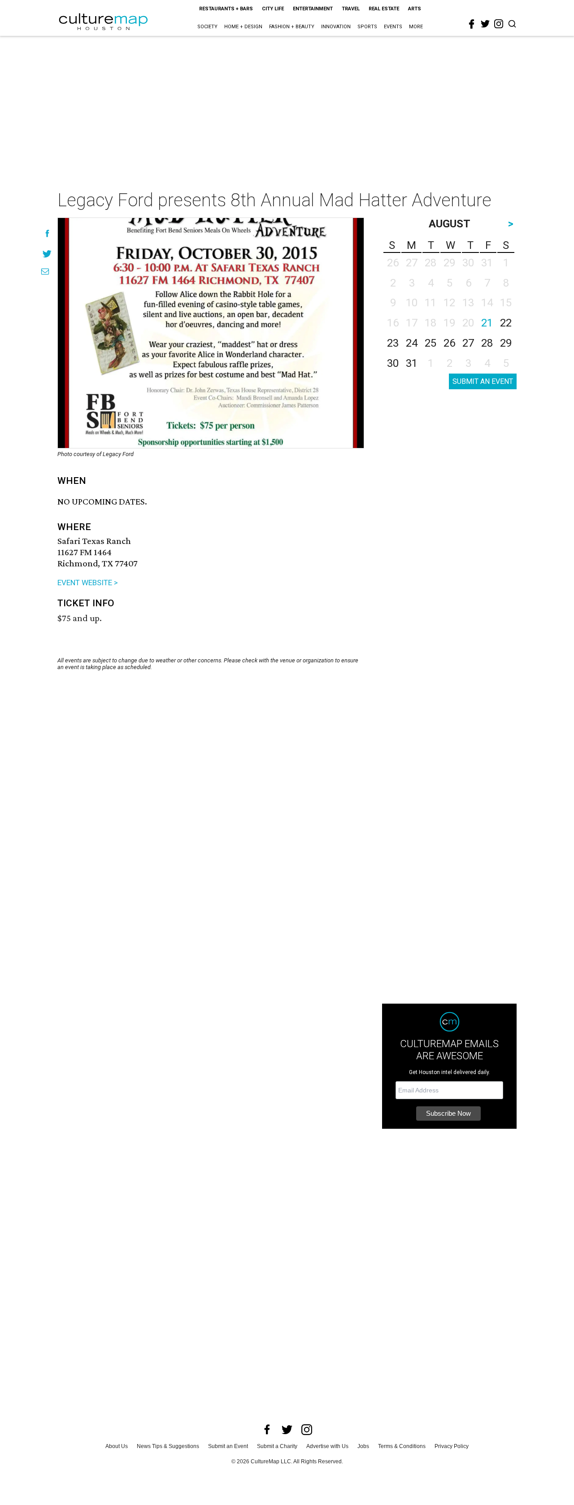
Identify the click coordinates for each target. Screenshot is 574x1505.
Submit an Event (228, 1446)
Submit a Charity (277, 1446)
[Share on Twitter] (47, 253)
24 (411, 343)
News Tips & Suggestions (168, 1446)
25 (430, 343)
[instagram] (498, 23)
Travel (351, 9)
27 (468, 343)
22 (506, 323)
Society (207, 27)
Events (393, 27)
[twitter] (485, 23)
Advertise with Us (327, 1446)
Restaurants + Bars (226, 9)
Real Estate (384, 9)
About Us (116, 1446)
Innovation (336, 27)
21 (487, 323)
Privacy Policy (452, 1446)
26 (449, 343)
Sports (367, 27)
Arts (414, 9)
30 (393, 363)
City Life (273, 9)
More (416, 27)
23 (393, 343)
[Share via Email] (45, 271)
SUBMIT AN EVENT (482, 381)
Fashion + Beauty (291, 27)
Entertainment (313, 9)
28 (487, 343)
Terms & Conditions (402, 1446)
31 (411, 363)
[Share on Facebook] (47, 233)
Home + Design (243, 27)
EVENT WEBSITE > (87, 582)
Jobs (363, 1446)
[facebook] (471, 24)
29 (506, 343)
